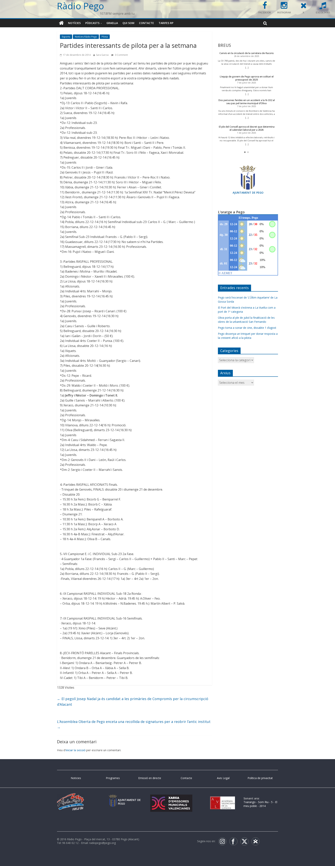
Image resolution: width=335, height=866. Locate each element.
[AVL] (222, 798)
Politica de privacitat (260, 778)
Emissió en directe (149, 778)
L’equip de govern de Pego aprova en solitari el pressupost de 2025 (247, 78)
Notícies (74, 23)
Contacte (146, 23)
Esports (66, 36)
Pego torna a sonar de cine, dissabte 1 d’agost (247, 328)
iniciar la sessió (75, 750)
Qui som (128, 23)
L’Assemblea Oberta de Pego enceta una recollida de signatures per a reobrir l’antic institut (134, 724)
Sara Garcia (102, 55)
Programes (113, 778)
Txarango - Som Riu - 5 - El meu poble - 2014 (260, 804)
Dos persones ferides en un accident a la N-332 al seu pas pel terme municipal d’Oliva (246, 102)
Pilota (105, 36)
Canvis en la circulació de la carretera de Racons (246, 53)
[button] (245, 152)
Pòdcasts (92, 23)
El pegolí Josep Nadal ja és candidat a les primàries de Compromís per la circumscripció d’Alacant (132, 701)
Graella (112, 23)
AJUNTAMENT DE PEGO (248, 192)
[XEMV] (171, 798)
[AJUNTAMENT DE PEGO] (113, 798)
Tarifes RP (166, 23)
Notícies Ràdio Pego (86, 36)
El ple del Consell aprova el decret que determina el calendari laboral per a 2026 (247, 128)
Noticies (76, 778)
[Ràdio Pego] (61, 23)
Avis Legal (223, 778)
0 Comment (121, 55)
